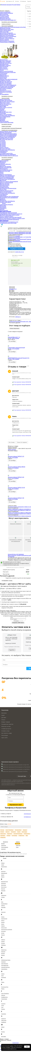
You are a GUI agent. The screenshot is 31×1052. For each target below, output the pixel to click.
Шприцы (2, 108)
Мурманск (9, 833)
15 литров (3, 143)
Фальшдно (10, 33)
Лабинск (3, 939)
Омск (2, 975)
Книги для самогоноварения (8, 85)
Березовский (4, 873)
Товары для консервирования (8, 135)
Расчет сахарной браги (6, 216)
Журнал (2, 209)
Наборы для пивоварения (7, 175)
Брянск (2, 876)
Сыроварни (3, 195)
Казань (2, 916)
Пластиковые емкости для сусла (9, 155)
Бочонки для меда (5, 148)
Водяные (2, 120)
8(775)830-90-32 (27, 816)
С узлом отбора (4, 16)
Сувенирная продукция (6, 87)
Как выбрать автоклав (7, 124)
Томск (2, 1005)
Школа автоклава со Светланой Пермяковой (11, 128)
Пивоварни (3, 152)
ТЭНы (12, 29)
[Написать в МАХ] (1, 226)
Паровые (2, 119)
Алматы (18, 841)
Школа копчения (5, 98)
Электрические (4, 121)
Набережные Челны (5, 960)
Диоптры (2, 35)
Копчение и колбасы (6, 88)
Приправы (3, 113)
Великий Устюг (4, 881)
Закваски (2, 199)
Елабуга (3, 905)
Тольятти (3, 1003)
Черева (2, 109)
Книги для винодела (5, 192)
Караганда (3, 845)
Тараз (17, 847)
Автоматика (3, 33)
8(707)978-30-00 (27, 813)
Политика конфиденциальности (8, 783)
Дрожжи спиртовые (5, 61)
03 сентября (12, 341)
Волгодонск (3, 887)
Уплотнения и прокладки (7, 41)
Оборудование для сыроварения (9, 196)
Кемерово (13, 831)
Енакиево (3, 907)
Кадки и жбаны (4, 147)
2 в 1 (1, 93)
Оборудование (4, 160)
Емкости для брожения (6, 71)
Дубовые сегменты (5, 65)
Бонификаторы (4, 64)
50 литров (3, 146)
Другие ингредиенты (6, 174)
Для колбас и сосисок (6, 107)
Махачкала (3, 833)
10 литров (3, 142)
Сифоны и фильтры (5, 164)
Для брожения (4, 66)
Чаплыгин (3, 1018)
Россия (4, 858)
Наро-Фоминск (4, 963)
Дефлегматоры (4, 36)
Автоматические (4, 17)
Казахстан (5, 841)
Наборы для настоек (5, 63)
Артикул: (12, 240)
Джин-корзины (4, 34)
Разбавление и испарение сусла (9, 222)
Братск (2, 875)
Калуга (2, 920)
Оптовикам (23, 1)
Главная (10, 227)
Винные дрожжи (4, 184)
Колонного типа (4, 15)
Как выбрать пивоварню (7, 157)
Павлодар (18, 845)
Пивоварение (4, 151)
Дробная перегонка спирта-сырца (9, 215)
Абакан (2, 863)
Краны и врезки (4, 40)
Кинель (3, 922)
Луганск (3, 943)
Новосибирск (4, 969)
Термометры (3, 77)
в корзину (17, 236)
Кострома (3, 931)
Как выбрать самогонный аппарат (9, 22)
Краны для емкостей (5, 167)
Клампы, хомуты (4, 38)
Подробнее (15, 265)
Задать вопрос (12, 449)
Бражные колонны (5, 28)
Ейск (2, 902)
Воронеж (3, 890)
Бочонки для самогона (6, 139)
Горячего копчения (5, 91)
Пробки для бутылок (5, 82)
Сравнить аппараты (6, 24)
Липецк (3, 941)
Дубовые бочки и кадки (6, 138)
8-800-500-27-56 (19, 252)
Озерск (2, 973)
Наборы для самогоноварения (8, 79)
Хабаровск (3, 837)
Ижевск (2, 831)
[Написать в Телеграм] (2, 225)
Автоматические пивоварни (8, 154)
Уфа (27, 835)
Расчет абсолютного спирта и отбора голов (12, 218)
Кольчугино (4, 927)
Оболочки (3, 111)
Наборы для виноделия (6, 190)
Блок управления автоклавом (8, 133)
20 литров (3, 144)
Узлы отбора (3, 30)
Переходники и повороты (7, 42)
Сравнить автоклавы (6, 126)
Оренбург (3, 835)
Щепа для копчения (5, 104)
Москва (2, 830)
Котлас (2, 933)
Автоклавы (3, 118)
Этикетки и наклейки (6, 84)
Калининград (4, 918)
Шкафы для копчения (6, 100)
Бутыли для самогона (6, 81)
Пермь (2, 982)
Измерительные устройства (8, 72)
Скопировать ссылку (7, 580)
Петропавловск (4, 847)
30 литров (3, 145)
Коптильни (3, 89)
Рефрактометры (4, 76)
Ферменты (3, 200)
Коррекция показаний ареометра (9, 219)
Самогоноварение (5, 12)
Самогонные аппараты (6, 13)
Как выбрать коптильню (7, 96)
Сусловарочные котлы (6, 153)
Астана (3, 843)
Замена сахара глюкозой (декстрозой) (10, 217)
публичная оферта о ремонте (8, 784)
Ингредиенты (4, 59)
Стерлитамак (4, 999)
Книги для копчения (5, 114)
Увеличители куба (5, 29)
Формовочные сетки (6, 112)
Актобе (3, 1)
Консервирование (5, 116)
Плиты (2, 70)
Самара (8, 835)
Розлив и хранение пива (7, 177)
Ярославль (3, 1036)
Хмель (1, 172)
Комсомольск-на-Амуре (6, 929)
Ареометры (3, 74)
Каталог (16, 227)
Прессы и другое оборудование (9, 181)
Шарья (2, 1027)
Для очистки (3, 67)
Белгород (3, 871)
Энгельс (3, 1031)
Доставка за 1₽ (10, 1)
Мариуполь (3, 949)
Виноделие (3, 180)
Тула (2, 1007)
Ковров (3, 926)
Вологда (3, 888)
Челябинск (3, 1022)
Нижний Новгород (18, 833)
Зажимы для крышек (6, 132)
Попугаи (11, 38)
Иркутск (7, 831)
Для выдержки (4, 69)
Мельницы (3, 162)
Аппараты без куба (5, 19)
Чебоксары (3, 1020)
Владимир (3, 883)
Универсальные (4, 187)
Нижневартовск (4, 965)
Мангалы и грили (5, 103)
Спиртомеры (3, 73)
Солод (1, 173)
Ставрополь (21, 835)
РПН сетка (3, 31)
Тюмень (3, 1009)
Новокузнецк (27, 833)
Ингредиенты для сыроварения (9, 197)
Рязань (2, 988)
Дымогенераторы (5, 99)
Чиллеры (2, 163)
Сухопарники (12, 36)
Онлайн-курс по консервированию (9, 130)
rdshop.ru (18, 317)
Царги (9, 30)
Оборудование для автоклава (8, 131)
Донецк (3, 897)
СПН (7, 31)
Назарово (3, 961)
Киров (18, 831)
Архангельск (4, 866)
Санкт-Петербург (9, 830)
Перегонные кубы (5, 27)
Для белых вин (4, 186)
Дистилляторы (4, 14)
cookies (11, 1046)
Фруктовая (3, 106)
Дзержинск (3, 895)
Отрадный (3, 977)
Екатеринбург (18, 830)
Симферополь (4, 997)
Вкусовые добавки (5, 62)
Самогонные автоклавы (6, 122)
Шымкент (3, 849)
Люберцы (3, 945)
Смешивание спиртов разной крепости (11, 214)
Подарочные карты (5, 202)
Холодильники (9, 35)
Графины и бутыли (5, 80)
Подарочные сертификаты (7, 86)
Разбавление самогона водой (8, 212)
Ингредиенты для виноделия (8, 188)
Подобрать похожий (16, 249)
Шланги (10, 37)
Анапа (2, 864)
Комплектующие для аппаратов (19, 27)
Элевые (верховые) (14, 328)
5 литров (2, 140)
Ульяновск (3, 1013)
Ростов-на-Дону (4, 987)
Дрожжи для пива (5, 171)
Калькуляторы (4, 210)
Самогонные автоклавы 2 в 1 (8, 20)
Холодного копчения (6, 92)
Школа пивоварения (6, 159)
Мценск (3, 955)
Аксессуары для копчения (7, 101)
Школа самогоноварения (7, 25)
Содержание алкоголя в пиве (8, 223)
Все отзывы (12, 442)
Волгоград (3, 885)
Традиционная (4, 105)
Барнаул (25, 830)
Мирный (3, 951)
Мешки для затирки (5, 166)
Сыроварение (4, 194)
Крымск (3, 935)
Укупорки (2, 165)
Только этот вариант (22, 442)
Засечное (3, 912)
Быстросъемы (4, 37)
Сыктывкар (14, 835)
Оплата (17, 1)
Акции (4, 203)
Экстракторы (12, 34)
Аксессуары (3, 78)
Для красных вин (4, 185)
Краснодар (24, 831)
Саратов (3, 995)
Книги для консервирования (8, 136)
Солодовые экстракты (6, 170)
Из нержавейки (4, 94)
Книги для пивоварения (6, 178)
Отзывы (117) (12, 289)
